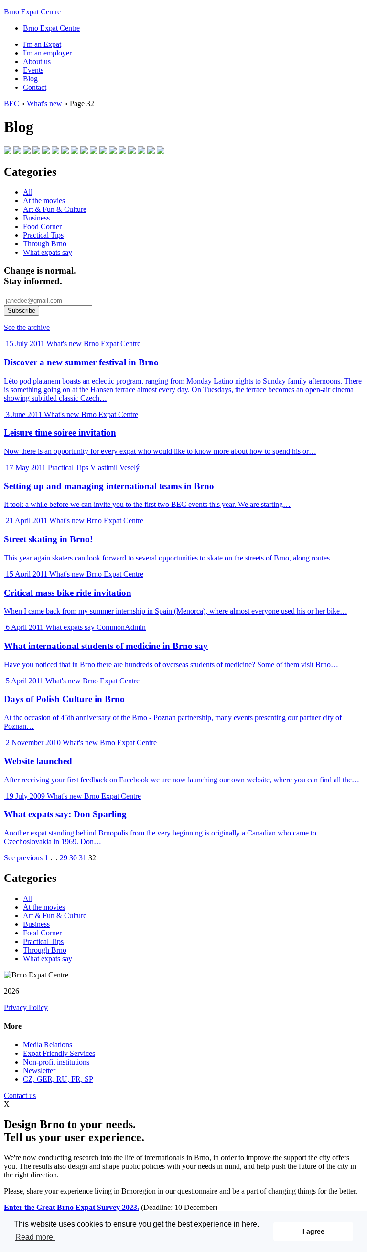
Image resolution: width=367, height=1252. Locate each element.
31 (82, 858)
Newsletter (39, 1070)
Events (33, 70)
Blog (30, 79)
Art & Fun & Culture (54, 209)
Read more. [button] (35, 1237)
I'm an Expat (42, 44)
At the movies (44, 201)
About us (37, 61)
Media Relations (47, 1045)
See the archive (27, 327)
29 (63, 858)
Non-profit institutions (56, 1062)
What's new (44, 103)
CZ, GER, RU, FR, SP (58, 1079)
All (27, 192)
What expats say (47, 252)
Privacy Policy (26, 1007)
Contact (34, 87)
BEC (11, 103)
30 (73, 858)
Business (36, 218)
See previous (23, 858)
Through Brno (44, 244)
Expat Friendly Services (59, 1053)
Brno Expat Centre (32, 12)
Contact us (20, 1095)
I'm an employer (47, 53)
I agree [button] (313, 1231)
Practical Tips (43, 235)
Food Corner (42, 226)
